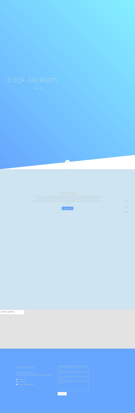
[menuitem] (125, 201)
